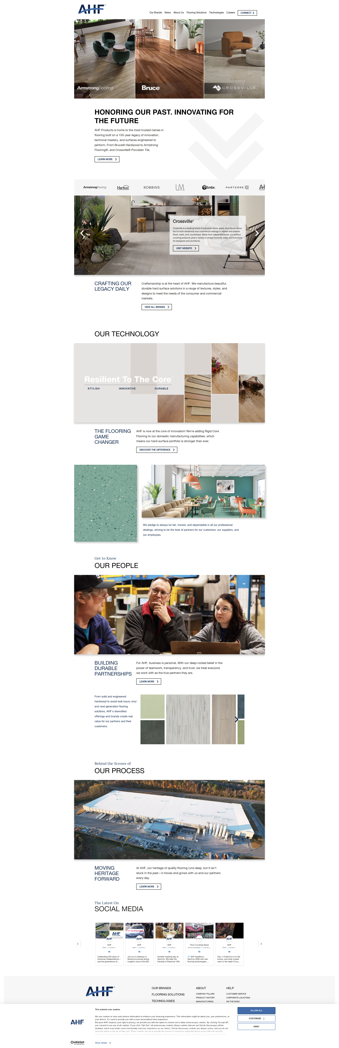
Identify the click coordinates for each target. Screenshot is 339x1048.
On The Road (233, 1002)
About (201, 988)
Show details (101, 1043)
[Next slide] (261, 944)
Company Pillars (205, 994)
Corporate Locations (238, 998)
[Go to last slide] (78, 944)
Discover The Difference (154, 450)
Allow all (256, 1010)
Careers (230, 13)
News (168, 13)
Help (230, 988)
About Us (178, 13)
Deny (256, 1026)
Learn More (105, 159)
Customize (255, 1018)
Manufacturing (204, 1002)
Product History (205, 998)
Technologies (216, 13)
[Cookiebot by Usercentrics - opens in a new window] (77, 1043)
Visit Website (184, 249)
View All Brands (155, 307)
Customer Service (236, 994)
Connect (246, 13)
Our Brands (156, 13)
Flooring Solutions (196, 13)
